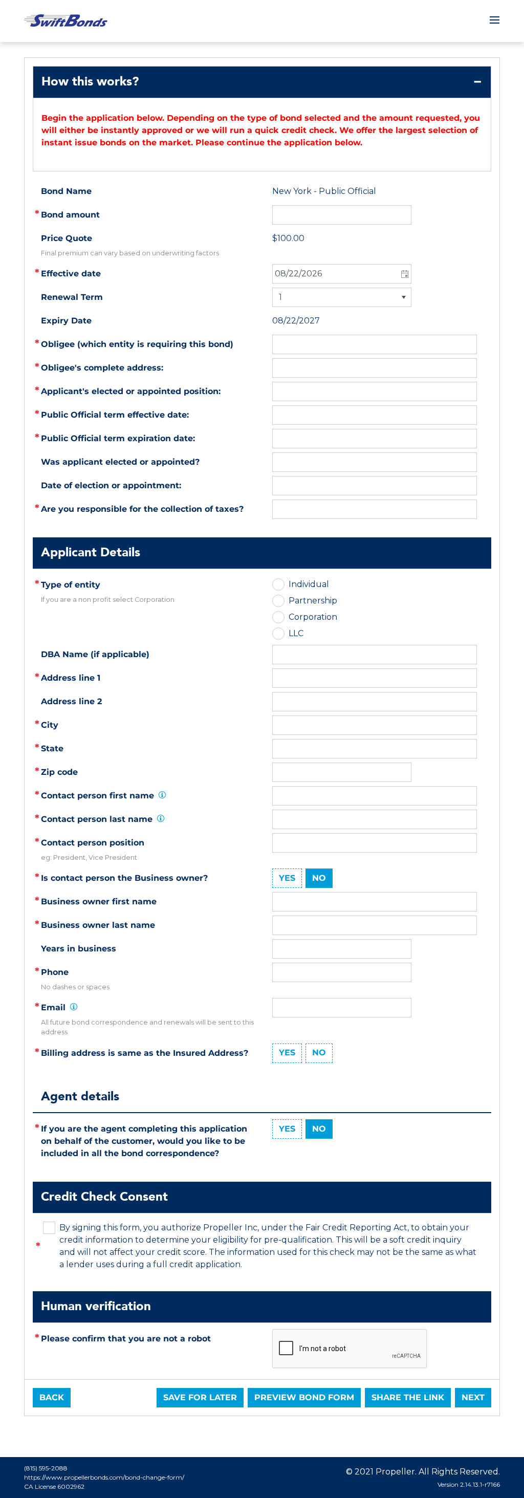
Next (473, 1397)
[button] (404, 273)
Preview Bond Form (304, 1397)
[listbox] (341, 297)
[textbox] (374, 678)
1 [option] (280, 297)
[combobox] (342, 274)
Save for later (200, 1397)
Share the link (408, 1397)
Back (51, 1397)
